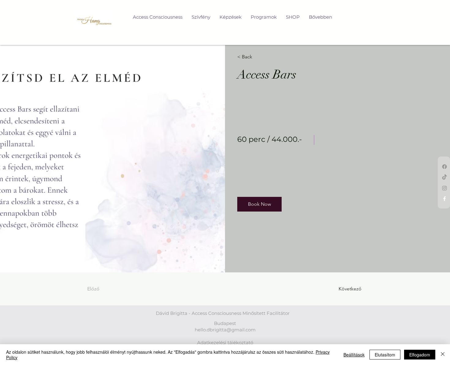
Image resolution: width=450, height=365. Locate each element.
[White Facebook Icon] (444, 199)
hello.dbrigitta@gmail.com (225, 330)
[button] (259, 204)
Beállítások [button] (354, 355)
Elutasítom (385, 355)
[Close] (442, 354)
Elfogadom (419, 355)
